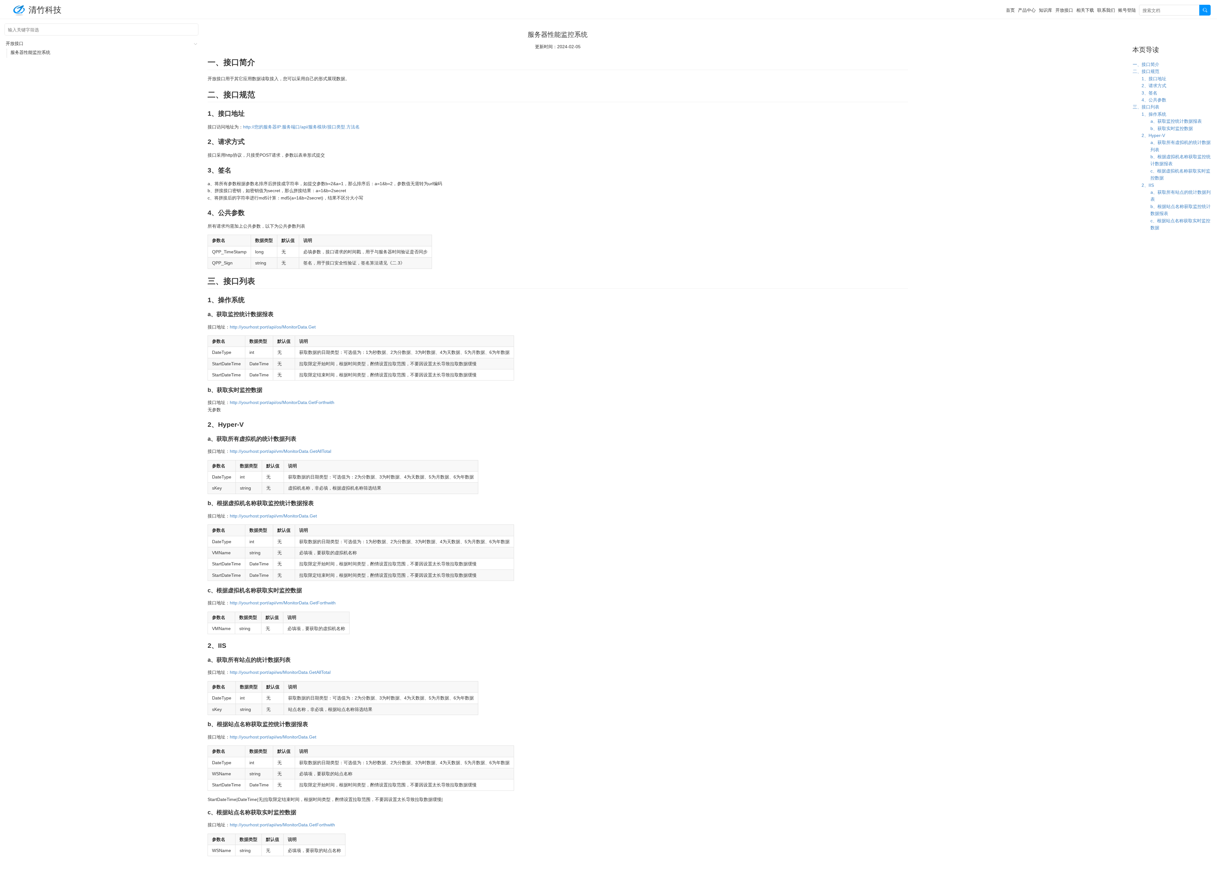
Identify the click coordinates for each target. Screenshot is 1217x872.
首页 (1010, 10)
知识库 (1045, 10)
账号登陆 (1127, 10)
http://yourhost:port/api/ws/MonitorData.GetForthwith (282, 824)
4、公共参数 (1154, 99)
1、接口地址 (1154, 78)
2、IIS (1148, 185)
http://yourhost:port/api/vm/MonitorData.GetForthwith (283, 602)
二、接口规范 (1146, 71)
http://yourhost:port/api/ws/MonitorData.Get (273, 736)
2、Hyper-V (1153, 135)
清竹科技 (45, 9)
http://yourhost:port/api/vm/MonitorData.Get (273, 515)
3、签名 (1149, 92)
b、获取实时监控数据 (1171, 128)
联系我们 (1106, 10)
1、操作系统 (1154, 114)
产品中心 (1027, 10)
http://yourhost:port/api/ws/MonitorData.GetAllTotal (280, 672)
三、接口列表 (1146, 106)
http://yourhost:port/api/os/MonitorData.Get (273, 326)
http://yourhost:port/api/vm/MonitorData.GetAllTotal (280, 451)
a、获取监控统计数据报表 (1176, 121)
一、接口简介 (1146, 64)
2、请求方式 (1154, 85)
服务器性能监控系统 (30, 52)
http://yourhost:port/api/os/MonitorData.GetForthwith (282, 402)
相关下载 (1085, 10)
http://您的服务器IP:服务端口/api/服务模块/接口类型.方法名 (301, 126)
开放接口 (1064, 10)
